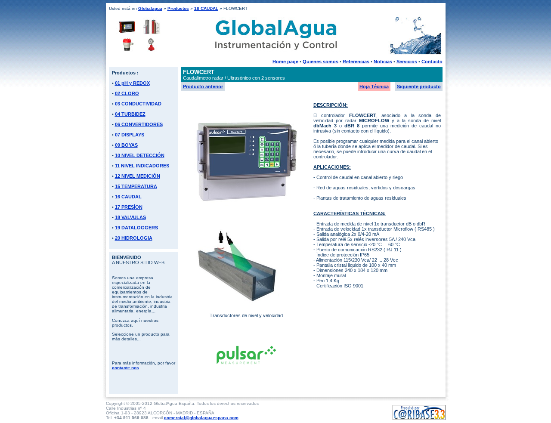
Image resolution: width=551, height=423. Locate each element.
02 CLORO (127, 93)
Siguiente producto (419, 86)
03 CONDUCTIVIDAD (138, 103)
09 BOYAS (126, 145)
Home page (285, 61)
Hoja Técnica (374, 86)
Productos (178, 8)
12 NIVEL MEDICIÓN (137, 176)
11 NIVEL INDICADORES (142, 165)
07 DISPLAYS (129, 134)
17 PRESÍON (128, 207)
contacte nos (125, 367)
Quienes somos (320, 61)
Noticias (383, 61)
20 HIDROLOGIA (133, 238)
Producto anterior (203, 86)
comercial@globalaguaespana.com (201, 417)
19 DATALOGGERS (136, 227)
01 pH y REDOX (132, 83)
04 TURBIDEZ (130, 114)
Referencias (356, 61)
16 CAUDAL (206, 8)
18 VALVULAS (130, 217)
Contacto (432, 61)
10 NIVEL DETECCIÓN (139, 155)
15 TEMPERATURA (136, 186)
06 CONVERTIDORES (139, 124)
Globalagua (150, 8)
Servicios (406, 61)
